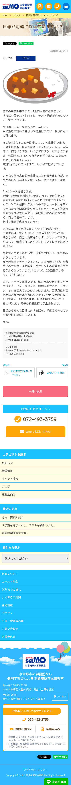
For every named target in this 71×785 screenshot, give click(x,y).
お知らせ (7, 463)
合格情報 (7, 605)
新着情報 (7, 471)
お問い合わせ (10, 628)
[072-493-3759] (57, 6)
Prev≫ (65, 364)
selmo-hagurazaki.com (17, 339)
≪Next (6, 364)
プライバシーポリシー (35, 769)
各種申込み (8, 636)
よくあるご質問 (11, 597)
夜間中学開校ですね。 (15, 533)
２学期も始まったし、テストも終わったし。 (29, 525)
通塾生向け (8, 494)
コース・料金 (10, 581)
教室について (10, 574)
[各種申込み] (39, 6)
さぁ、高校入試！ (13, 517)
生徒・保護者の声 (13, 621)
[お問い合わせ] (48, 6)
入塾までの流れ (11, 589)
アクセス (7, 613)
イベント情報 (10, 478)
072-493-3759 (17, 353)
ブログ (25, 58)
